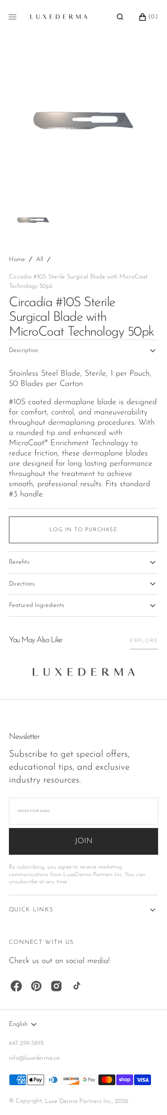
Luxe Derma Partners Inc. (78, 1101)
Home (17, 259)
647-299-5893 (26, 1043)
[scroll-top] (146, 1094)
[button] (120, 17)
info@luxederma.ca (34, 1058)
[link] (83, 674)
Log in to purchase (83, 530)
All (39, 259)
